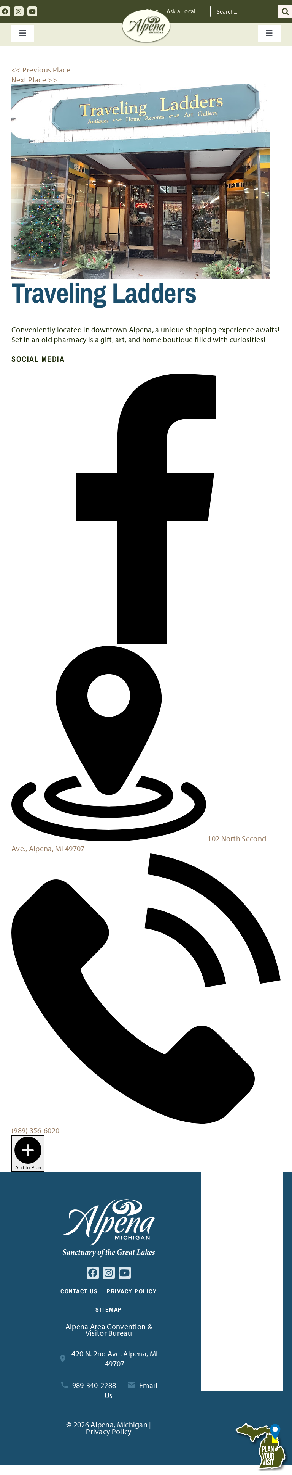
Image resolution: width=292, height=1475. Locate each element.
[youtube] (32, 11)
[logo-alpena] (146, 13)
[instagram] (19, 11)
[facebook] (5, 11)
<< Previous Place (40, 69)
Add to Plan (28, 1168)
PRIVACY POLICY (132, 1291)
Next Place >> (34, 79)
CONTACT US (79, 1291)
